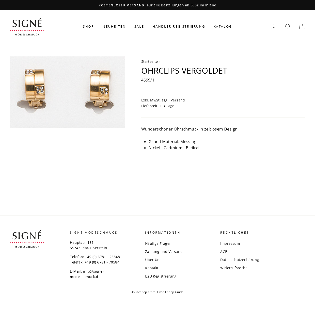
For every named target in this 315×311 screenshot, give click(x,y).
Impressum (230, 243)
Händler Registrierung (179, 26)
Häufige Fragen (158, 243)
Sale (139, 26)
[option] (157, 5)
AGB (223, 251)
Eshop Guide (174, 292)
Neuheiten (114, 26)
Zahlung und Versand (164, 251)
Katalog (223, 26)
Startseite (149, 61)
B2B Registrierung (161, 276)
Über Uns (153, 259)
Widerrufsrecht (233, 267)
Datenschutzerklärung (239, 259)
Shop (88, 26)
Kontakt (151, 267)
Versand (178, 100)
